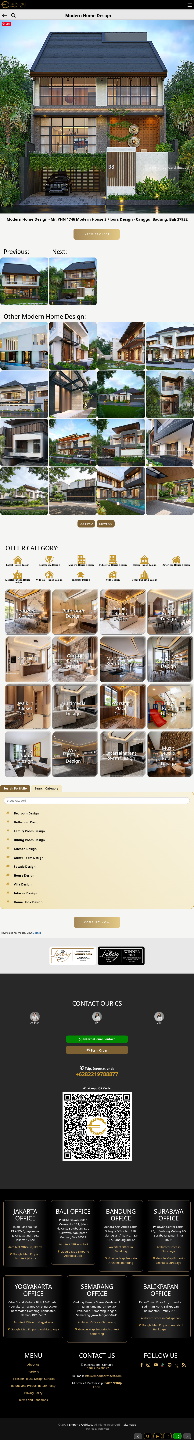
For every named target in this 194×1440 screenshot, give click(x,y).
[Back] (5, 15)
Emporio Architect (81, 1424)
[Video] (157, 1436)
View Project (96, 234)
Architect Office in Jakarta (25, 1247)
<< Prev (86, 524)
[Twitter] (177, 1368)
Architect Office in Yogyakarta (33, 1322)
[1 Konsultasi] (177, 1436)
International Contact (98, 1039)
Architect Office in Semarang (97, 1322)
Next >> (105, 524)
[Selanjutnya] (187, 1436)
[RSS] (184, 1365)
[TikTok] (163, 1365)
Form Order (97, 1050)
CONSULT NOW (97, 922)
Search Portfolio (15, 788)
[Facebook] (142, 1365)
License (36, 932)
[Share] (167, 1436)
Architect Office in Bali (73, 1244)
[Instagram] (148, 1365)
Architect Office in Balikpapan (161, 1318)
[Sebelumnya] (138, 1436)
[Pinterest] (170, 1365)
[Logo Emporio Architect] (13, 4)
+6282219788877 (97, 1074)
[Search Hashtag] (13, 15)
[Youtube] (156, 1365)
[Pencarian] (148, 1436)
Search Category (46, 788)
